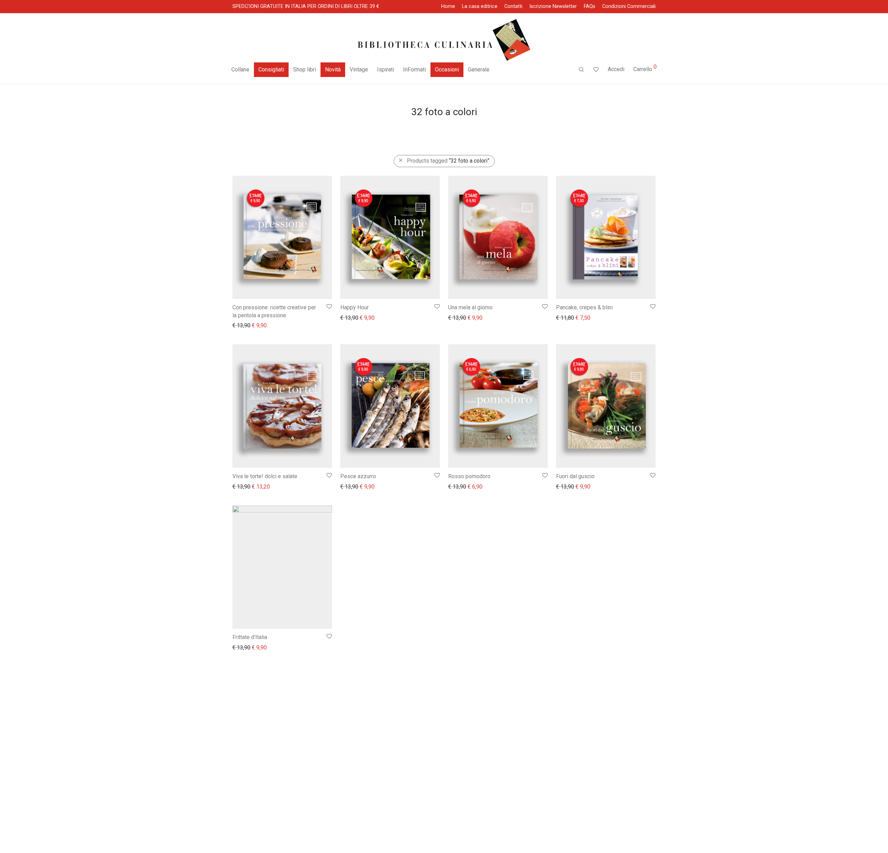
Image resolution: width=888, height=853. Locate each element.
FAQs (589, 6)
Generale (478, 69)
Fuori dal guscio (575, 476)
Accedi (616, 69)
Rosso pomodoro (469, 476)
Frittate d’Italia (249, 637)
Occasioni (447, 69)
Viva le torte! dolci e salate (264, 476)
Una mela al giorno (470, 307)
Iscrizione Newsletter (553, 6)
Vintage (359, 69)
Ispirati (385, 69)
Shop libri (304, 69)
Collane (240, 69)
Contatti (513, 6)
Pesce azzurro (358, 476)
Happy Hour (354, 307)
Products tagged (448, 160)
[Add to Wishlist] (328, 307)
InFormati (414, 69)
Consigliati (271, 69)
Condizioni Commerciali (629, 6)
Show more (242, 325)
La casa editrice (479, 6)
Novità (333, 69)
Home (448, 6)
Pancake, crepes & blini (584, 307)
